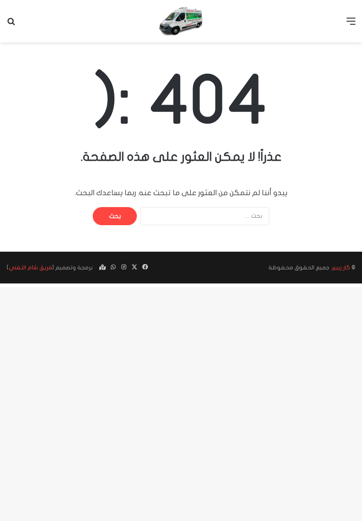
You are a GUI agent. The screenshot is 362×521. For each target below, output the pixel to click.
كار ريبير (341, 267)
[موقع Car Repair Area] (181, 21)
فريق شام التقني (30, 267)
